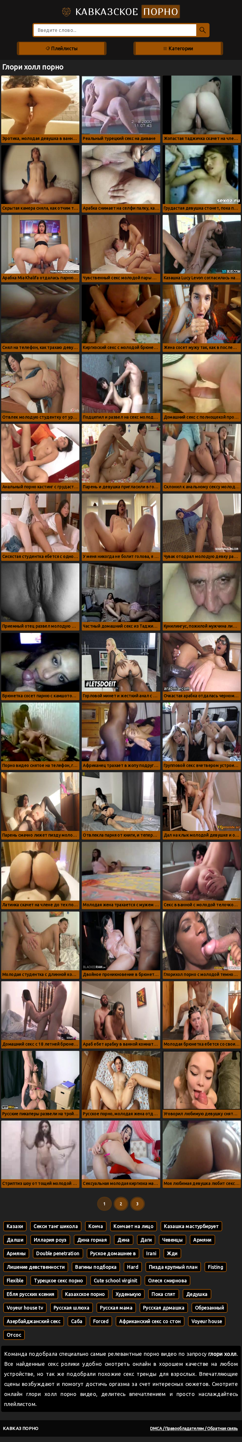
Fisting (215, 1267)
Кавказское (125, 11)
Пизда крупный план (173, 1267)
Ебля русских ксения (31, 1294)
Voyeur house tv (25, 1307)
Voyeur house (207, 1321)
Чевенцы (172, 1239)
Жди (172, 1253)
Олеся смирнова (167, 1280)
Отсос (14, 1335)
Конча (96, 1226)
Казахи (15, 1226)
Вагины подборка (96, 1267)
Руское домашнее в (113, 1253)
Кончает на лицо (133, 1226)
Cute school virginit (116, 1280)
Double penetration (57, 1253)
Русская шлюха (71, 1307)
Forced (101, 1321)
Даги (146, 1239)
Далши (15, 1239)
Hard (132, 1267)
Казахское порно (85, 1294)
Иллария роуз (50, 1239)
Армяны (16, 1253)
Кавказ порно (21, 1428)
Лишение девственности (36, 1267)
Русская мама (116, 1307)
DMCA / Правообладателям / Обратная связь (194, 1428)
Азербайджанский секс (33, 1321)
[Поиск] (203, 30)
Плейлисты (64, 48)
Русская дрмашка (163, 1307)
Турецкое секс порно (58, 1280)
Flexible (15, 1280)
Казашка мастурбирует (191, 1226)
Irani (151, 1253)
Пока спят (164, 1294)
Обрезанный (209, 1307)
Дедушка (197, 1294)
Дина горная (92, 1239)
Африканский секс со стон (150, 1321)
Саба (77, 1321)
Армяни (202, 1239)
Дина (123, 1239)
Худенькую (128, 1294)
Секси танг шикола (56, 1226)
